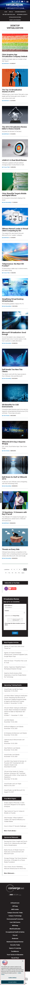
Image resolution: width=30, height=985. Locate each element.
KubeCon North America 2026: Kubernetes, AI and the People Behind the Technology (15, 675)
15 (19, 572)
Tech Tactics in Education (15, 954)
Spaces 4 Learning (15, 948)
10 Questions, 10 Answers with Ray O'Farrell (14, 513)
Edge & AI (11, 11)
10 (25, 569)
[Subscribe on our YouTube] (9, 590)
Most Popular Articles (11, 642)
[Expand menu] (27, 2)
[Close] (22, 961)
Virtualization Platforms (15, 17)
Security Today (15, 945)
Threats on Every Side (10, 549)
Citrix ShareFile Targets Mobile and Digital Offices (14, 194)
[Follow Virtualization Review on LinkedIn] (12, 2)
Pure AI (15, 935)
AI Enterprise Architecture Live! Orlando (15, 733)
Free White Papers (10, 798)
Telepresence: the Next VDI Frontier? (13, 265)
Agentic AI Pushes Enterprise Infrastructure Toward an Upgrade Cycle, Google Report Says (16, 654)
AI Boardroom (15, 903)
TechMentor (15, 951)
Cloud (5, 11)
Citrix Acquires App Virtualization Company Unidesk (14, 55)
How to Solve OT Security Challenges (15, 826)
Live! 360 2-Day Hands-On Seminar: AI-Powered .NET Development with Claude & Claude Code (15, 763)
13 (12, 572)
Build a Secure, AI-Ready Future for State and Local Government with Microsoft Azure (14, 851)
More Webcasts (9, 873)
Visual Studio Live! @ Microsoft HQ (14, 790)
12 (9, 572)
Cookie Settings (12, 977)
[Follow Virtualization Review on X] (14, 1)
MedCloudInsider (15, 929)
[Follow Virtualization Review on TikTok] (17, 2)
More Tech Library (10, 830)
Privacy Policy (16, 615)
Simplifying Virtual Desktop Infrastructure (13, 300)
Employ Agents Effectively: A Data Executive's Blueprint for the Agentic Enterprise (14, 804)
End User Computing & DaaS (9, 14)
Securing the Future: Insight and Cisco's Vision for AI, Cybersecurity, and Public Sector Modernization (15, 843)
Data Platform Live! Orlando (12, 748)
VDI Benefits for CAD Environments (10, 406)
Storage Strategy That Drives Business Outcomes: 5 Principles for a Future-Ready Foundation (15, 860)
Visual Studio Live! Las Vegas (12, 783)
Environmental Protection (15, 919)
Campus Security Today (15, 912)
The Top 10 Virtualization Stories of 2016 (12, 91)
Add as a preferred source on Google (15, 8)
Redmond (15, 938)
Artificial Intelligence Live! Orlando (13, 726)
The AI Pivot (15, 958)
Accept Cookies (12, 982)
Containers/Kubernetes (20, 11)
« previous (6, 569)
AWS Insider (15, 909)
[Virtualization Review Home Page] (15, 5)
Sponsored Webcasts (11, 837)
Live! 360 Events (15, 922)
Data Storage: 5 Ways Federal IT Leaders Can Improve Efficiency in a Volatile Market (14, 819)
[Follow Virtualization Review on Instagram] (19, 2)
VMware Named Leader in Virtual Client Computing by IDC (15, 230)
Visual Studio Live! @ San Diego (13, 689)
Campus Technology (15, 916)
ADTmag (15, 906)
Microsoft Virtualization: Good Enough (14, 333)
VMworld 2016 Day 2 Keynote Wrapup (13, 443)
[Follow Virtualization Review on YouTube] (22, 1)
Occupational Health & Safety (15, 932)
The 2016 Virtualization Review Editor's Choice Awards (14, 128)
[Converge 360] (15, 888)
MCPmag (15, 925)
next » (23, 572)
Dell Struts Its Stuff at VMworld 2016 (14, 478)
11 (5, 572)
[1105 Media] (15, 895)
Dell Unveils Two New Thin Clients (12, 370)
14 (15, 572)
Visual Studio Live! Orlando (11, 754)
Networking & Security (22, 14)
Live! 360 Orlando (9, 720)
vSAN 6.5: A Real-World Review (14, 160)
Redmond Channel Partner (15, 942)
